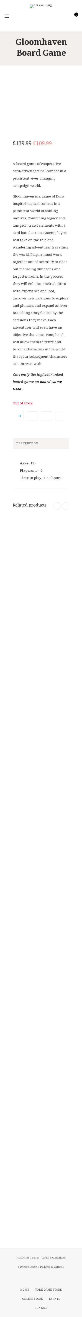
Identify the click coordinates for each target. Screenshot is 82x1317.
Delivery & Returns (52, 1266)
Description (27, 443)
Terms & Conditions (53, 1257)
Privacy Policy (28, 1266)
